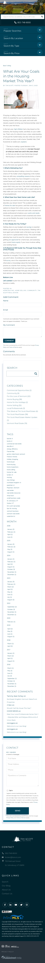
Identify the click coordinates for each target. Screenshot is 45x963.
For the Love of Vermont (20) (18, 396)
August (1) (10, 552)
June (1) (9, 537)
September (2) (12, 607)
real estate (10, 490)
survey (8, 260)
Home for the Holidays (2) (17, 402)
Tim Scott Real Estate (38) (17, 414)
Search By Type (11, 45)
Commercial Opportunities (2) (19, 390)
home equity (16, 242)
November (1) (11, 572)
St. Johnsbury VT (12, 501)
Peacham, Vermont (13, 488)
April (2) (10, 564)
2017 (8, 650)
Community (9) (13, 393)
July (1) (9, 597)
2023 (8, 578)
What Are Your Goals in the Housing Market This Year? (21, 76)
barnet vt (10, 439)
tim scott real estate (13, 506)
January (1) (10, 559)
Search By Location (13, 38)
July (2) (9, 676)
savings (29, 227)
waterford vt (11, 516)
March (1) (10, 644)
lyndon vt (10, 475)
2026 (8, 526)
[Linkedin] (10, 905)
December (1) (11, 575)
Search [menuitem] (5, 882)
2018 (8, 640)
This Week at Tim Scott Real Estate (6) (22, 411)
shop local (10, 496)
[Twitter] (21, 905)
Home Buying (8, 290)
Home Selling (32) (14, 405)
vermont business (13, 511)
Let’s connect (7, 281)
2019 (8, 625)
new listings (11, 480)
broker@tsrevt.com (13, 857)
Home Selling (20, 290)
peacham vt (10, 485)
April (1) (10, 534)
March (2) (10, 587)
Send (17, 811)
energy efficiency (12, 449)
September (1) (12, 678)
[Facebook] (5, 905)
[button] (42, 16)
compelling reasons (23, 176)
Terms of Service (13, 347)
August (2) (10, 600)
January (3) (10, 582)
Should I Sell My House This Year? (19, 708)
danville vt (10, 446)
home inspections (12, 467)
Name (5, 301)
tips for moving (12, 508)
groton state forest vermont (16, 454)
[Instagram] (26, 905)
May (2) (9, 549)
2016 (8, 665)
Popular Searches (12, 30)
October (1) (11, 681)
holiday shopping (12, 459)
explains (23, 142)
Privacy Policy (10, 818)
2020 (8, 618)
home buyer (11, 462)
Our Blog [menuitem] (6, 886)
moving (9, 477)
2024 (8, 556)
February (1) (11, 532)
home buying (11, 464)
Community (32, 290)
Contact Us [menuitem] (7, 893)
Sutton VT (10, 503)
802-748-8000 (24, 22)
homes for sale (10, 205)
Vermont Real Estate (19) (17, 423)
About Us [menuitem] (6, 890)
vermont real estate (13, 514)
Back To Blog (7, 66)
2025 (8, 541)
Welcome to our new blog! (16, 726)
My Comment (9, 325)
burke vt (9, 441)
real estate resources (13, 493)
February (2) (11, 547)
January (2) (10, 529)
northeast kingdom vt (14, 483)
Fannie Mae (10, 451)
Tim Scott (10, 85)
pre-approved (13, 240)
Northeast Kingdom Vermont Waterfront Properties (22, 700)
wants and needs (33, 213)
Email (5, 310)
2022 (8, 603)
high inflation (18, 129)
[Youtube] (16, 905)
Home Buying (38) (14, 399)
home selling (11, 470)
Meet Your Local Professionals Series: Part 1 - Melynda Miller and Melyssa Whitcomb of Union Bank (22, 717)
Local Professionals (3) (16, 408)
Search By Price (12, 53)
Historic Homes (12, 457)
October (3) (11, 569)
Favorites (34, 4)
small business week (13, 498)
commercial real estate (14, 444)
